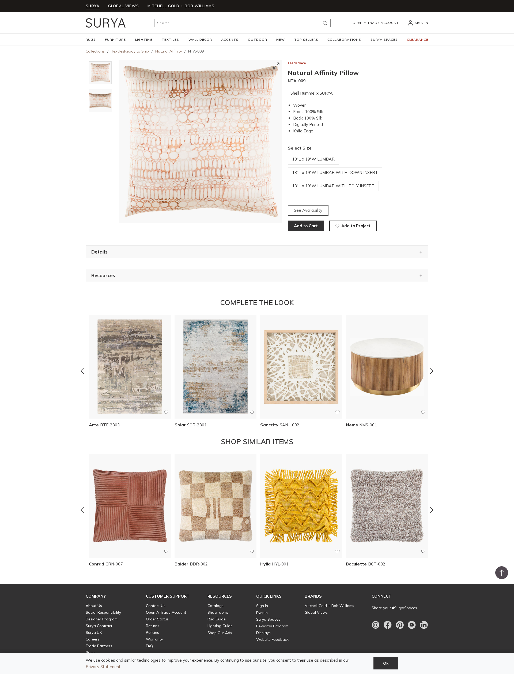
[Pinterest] (400, 625)
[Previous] (82, 371)
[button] (91, 40)
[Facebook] (388, 625)
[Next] (432, 371)
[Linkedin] (424, 625)
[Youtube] (412, 625)
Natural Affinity (168, 51)
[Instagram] (376, 625)
